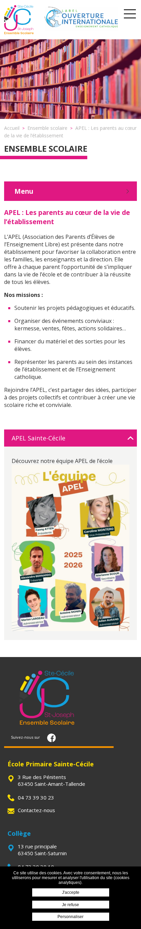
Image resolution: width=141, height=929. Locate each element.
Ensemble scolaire (45, 148)
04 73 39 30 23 (36, 797)
